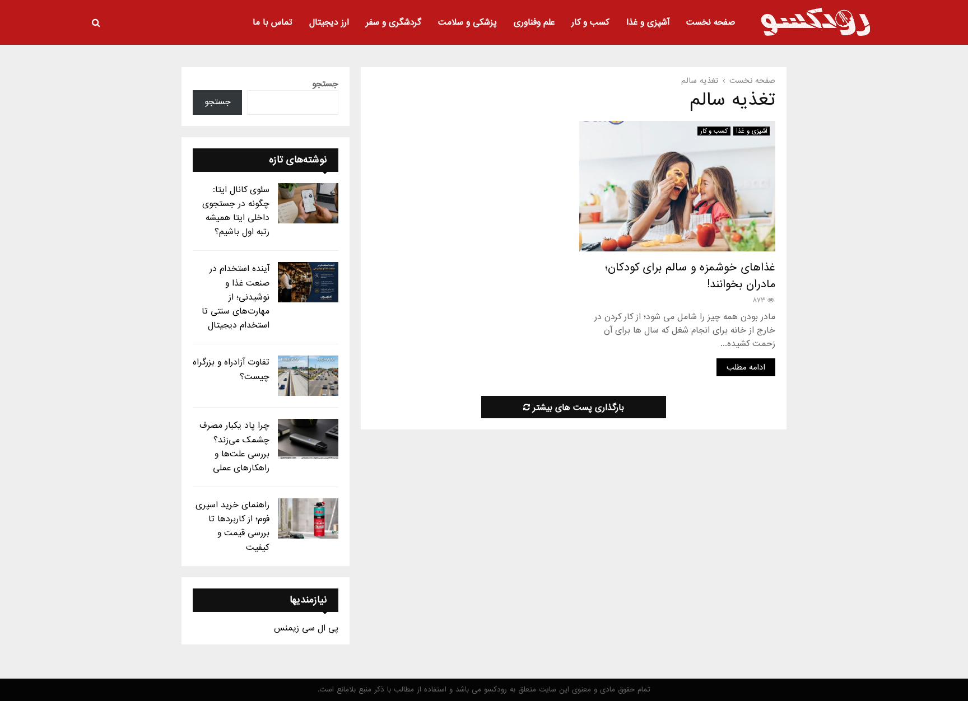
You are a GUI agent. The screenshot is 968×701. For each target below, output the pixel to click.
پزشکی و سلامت (467, 22)
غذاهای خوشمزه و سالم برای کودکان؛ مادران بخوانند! (690, 276)
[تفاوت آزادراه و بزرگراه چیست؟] (308, 376)
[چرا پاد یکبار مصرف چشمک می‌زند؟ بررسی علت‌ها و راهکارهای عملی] (308, 439)
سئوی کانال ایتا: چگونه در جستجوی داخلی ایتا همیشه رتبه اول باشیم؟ (235, 211)
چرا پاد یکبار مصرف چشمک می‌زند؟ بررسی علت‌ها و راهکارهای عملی (234, 447)
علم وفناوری (534, 22)
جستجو (325, 84)
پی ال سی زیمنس (306, 628)
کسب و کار (590, 22)
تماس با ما (272, 22)
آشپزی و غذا (647, 22)
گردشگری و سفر (393, 22)
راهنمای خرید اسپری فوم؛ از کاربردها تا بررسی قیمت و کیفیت (232, 526)
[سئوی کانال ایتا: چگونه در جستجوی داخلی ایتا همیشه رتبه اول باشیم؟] (308, 203)
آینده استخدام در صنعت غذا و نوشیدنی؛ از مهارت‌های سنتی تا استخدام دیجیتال (235, 297)
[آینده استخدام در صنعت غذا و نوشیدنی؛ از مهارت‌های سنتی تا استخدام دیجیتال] (308, 282)
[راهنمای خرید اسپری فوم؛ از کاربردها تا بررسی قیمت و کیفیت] (308, 518)
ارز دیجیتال (329, 22)
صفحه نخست (710, 22)
